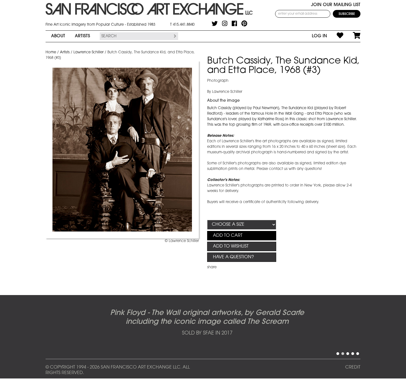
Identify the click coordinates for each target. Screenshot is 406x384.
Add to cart (227, 235)
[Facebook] (234, 23)
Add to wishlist (231, 246)
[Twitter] (215, 23)
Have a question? (233, 257)
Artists (82, 36)
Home (51, 52)
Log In (319, 36)
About (58, 36)
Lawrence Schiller (88, 52)
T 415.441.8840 (182, 25)
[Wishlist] (335, 36)
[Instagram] (224, 23)
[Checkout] (351, 36)
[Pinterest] (244, 23)
